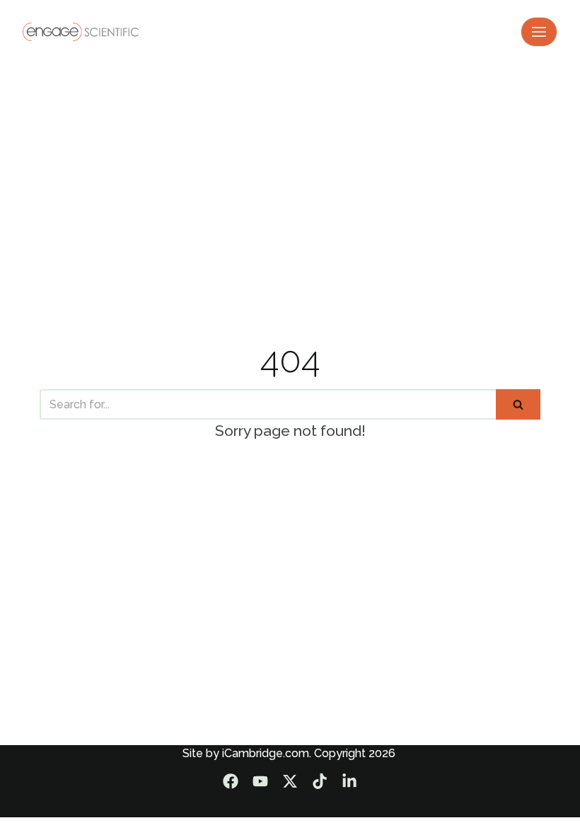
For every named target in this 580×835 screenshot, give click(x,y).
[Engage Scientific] (81, 31)
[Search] (518, 404)
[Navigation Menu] (539, 32)
